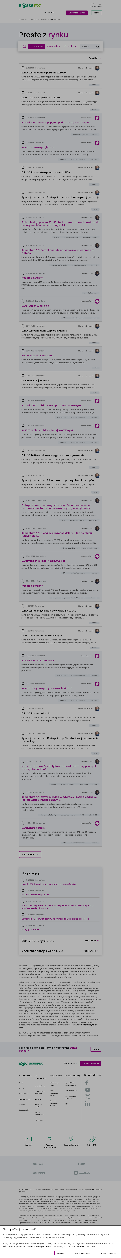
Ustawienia (61, 1253)
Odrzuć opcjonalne (82, 1253)
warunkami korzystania (37, 1246)
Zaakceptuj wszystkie (107, 1253)
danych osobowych (88, 1246)
